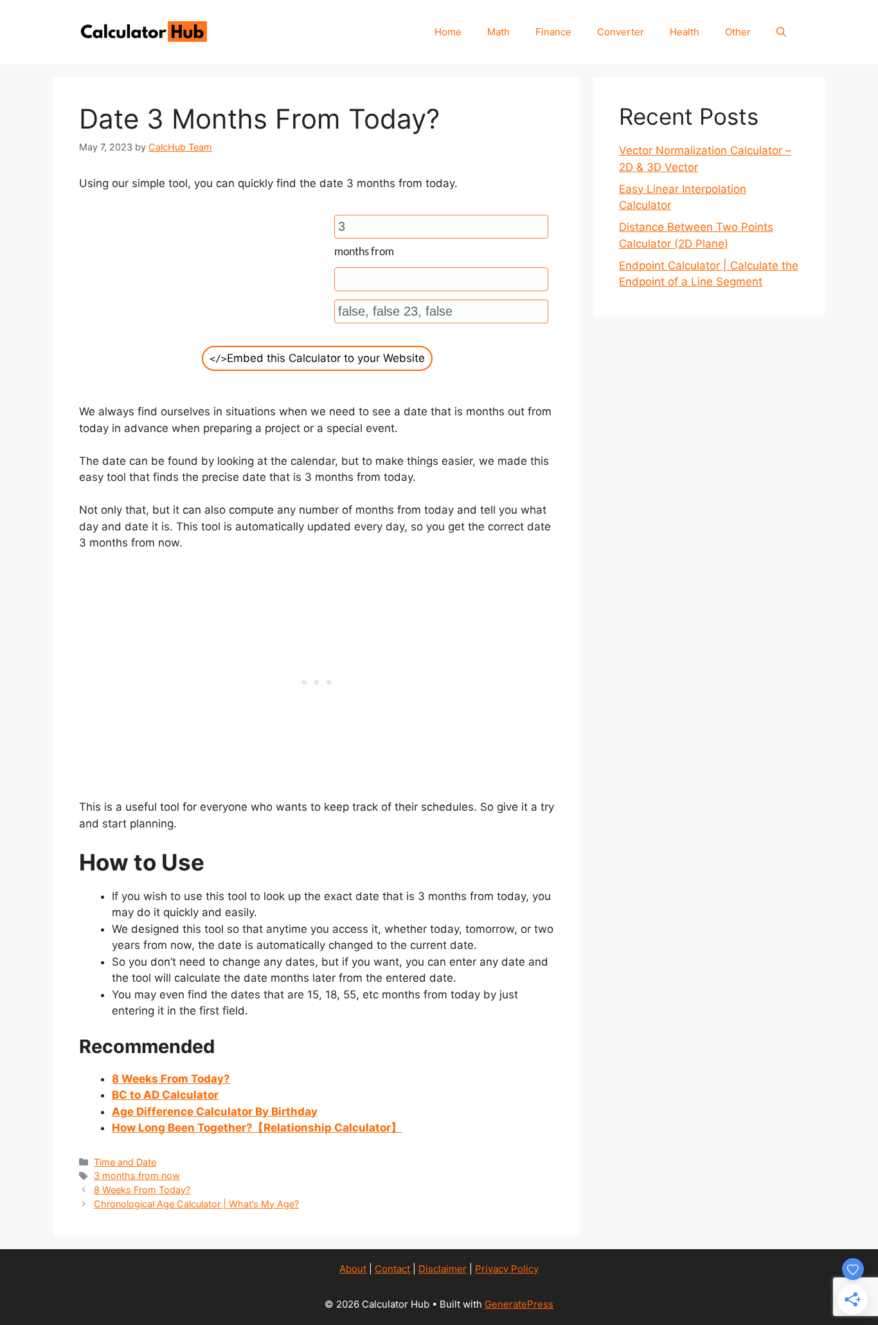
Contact (392, 1269)
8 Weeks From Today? (142, 1189)
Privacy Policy (507, 1269)
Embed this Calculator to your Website (317, 358)
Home (448, 32)
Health (684, 32)
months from (364, 251)
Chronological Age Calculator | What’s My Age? (196, 1203)
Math (498, 32)
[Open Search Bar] (781, 32)
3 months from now (137, 1175)
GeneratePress (519, 1304)
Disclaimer (442, 1269)
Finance (553, 32)
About (352, 1269)
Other (738, 32)
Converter (620, 32)
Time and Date (125, 1162)
